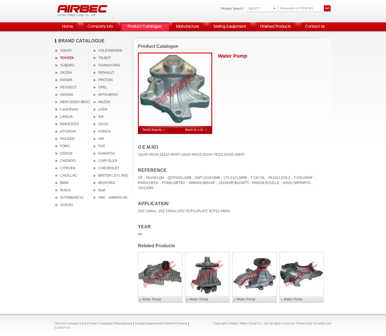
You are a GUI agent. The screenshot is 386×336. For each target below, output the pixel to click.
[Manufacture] (187, 30)
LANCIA (66, 117)
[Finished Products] (275, 30)
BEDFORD (106, 183)
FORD (65, 146)
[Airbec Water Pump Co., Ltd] (82, 16)
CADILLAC (68, 175)
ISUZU (103, 124)
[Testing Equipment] (229, 30)
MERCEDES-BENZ (75, 102)
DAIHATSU (106, 153)
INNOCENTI (69, 124)
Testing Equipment (147, 323)
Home (59, 323)
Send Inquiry (152, 130)
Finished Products (174, 323)
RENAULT (106, 73)
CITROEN (67, 168)
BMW (64, 183)
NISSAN (66, 95)
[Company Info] (100, 30)
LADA (102, 109)
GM (101, 139)
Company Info (74, 323)
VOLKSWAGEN (110, 51)
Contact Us (62, 327)
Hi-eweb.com (322, 323)
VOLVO (65, 51)
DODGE (66, 153)
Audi (101, 190)
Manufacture (123, 323)
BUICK (65, 190)
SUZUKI (66, 205)
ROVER (66, 80)
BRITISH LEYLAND (113, 175)
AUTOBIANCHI (71, 198)
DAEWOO (67, 161)
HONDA (104, 131)
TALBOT (104, 58)
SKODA (66, 73)
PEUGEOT (68, 87)
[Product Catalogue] (144, 30)
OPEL (102, 87)
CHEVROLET (108, 168)
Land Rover (69, 109)
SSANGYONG (109, 65)
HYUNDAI (68, 131)
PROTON (105, 80)
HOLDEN (67, 139)
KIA (101, 117)
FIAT (101, 146)
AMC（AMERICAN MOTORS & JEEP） (113, 198)
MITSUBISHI (108, 95)
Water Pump (151, 299)
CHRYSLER (107, 161)
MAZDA (104, 102)
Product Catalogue (99, 323)
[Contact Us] (314, 30)
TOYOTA (67, 58)
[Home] (67, 30)
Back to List (194, 130)
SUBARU (67, 65)
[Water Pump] (160, 274)
